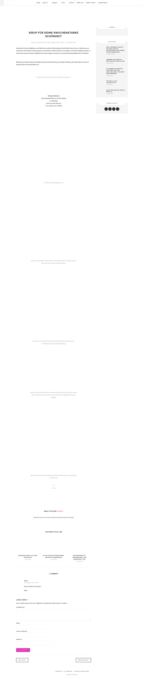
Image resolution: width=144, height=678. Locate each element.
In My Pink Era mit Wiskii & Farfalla (115, 91)
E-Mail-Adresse (22, 631)
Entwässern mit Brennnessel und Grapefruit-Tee (79, 557)
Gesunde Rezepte (41, 42)
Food (63, 2)
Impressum (58, 671)
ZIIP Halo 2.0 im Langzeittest (111, 81)
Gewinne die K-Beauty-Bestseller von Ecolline (115, 60)
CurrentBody (103, 2)
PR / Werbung (67, 671)
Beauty (45, 2)
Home (38, 2)
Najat (60, 511)
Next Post (22, 660)
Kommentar (20, 607)
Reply (25, 590)
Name (18, 623)
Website (19, 639)
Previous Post (83, 660)
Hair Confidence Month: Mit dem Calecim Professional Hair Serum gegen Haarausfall (115, 50)
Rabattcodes (90, 2)
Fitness (71, 2)
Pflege (53, 42)
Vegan (57, 42)
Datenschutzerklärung (81, 671)
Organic (55, 2)
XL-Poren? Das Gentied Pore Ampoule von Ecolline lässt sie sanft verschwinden (115, 71)
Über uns (80, 2)
